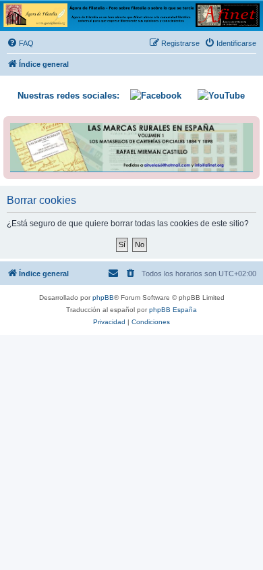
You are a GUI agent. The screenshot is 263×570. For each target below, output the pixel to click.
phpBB (103, 297)
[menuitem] (20, 43)
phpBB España (173, 309)
